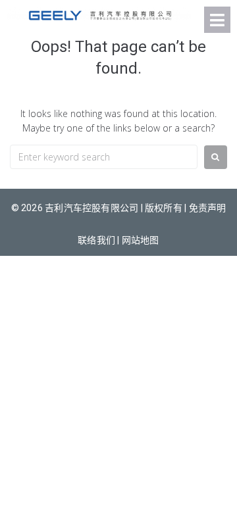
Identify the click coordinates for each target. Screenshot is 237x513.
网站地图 (140, 240)
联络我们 (96, 240)
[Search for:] (104, 157)
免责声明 (207, 208)
